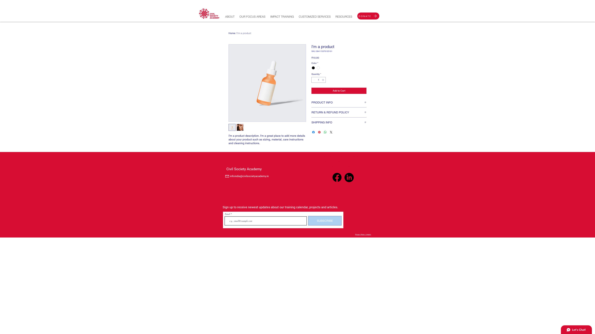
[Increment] (323, 80)
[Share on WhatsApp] (325, 132)
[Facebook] (337, 177)
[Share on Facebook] (313, 132)
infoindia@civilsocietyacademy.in (249, 176)
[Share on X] (331, 132)
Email (227, 214)
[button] (230, 16)
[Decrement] (314, 80)
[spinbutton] (318, 80)
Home (232, 33)
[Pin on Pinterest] (319, 132)
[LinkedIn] (349, 177)
